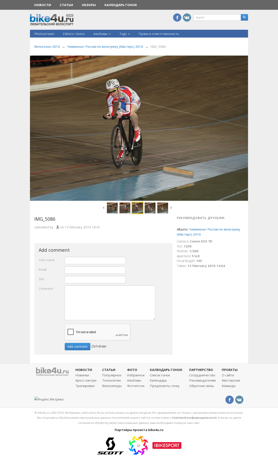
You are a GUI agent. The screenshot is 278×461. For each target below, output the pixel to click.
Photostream (44, 33)
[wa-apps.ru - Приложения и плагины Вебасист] (138, 445)
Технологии (111, 380)
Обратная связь (201, 386)
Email (42, 269)
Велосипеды (112, 386)
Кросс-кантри (85, 380)
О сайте (228, 375)
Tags (123, 33)
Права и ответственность (159, 33)
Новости (42, 5)
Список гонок (160, 375)
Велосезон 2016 (47, 46)
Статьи (66, 5)
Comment (46, 288)
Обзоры (89, 5)
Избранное (136, 375)
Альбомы (100, 33)
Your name (47, 260)
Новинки (82, 375)
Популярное (111, 375)
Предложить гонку (165, 386)
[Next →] (139, 127)
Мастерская (231, 380)
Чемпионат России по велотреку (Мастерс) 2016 (105, 46)
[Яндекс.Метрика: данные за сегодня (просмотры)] (48, 399)
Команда (228, 386)
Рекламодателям (202, 380)
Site (41, 279)
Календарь (158, 380)
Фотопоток (135, 386)
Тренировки (84, 386)
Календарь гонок (120, 5)
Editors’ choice (74, 33)
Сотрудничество (202, 375)
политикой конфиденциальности (194, 418)
